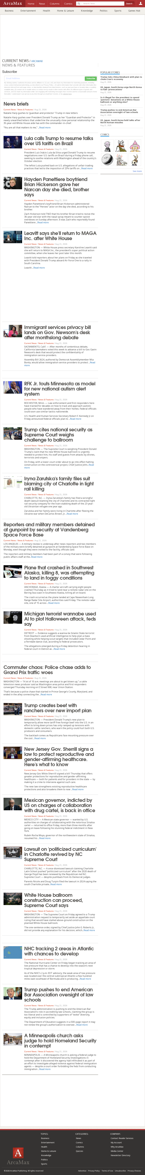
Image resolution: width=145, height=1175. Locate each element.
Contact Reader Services (122, 1138)
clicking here (67, 94)
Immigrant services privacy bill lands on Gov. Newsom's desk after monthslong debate (57, 332)
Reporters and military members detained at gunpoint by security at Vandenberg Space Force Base (49, 529)
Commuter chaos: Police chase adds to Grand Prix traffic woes (47, 669)
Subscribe (91, 79)
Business (9, 10)
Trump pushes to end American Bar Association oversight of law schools (58, 994)
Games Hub (134, 10)
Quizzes (79, 1151)
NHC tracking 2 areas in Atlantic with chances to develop (59, 950)
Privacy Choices (134, 1170)
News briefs (16, 103)
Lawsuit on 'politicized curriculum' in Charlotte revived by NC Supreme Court (60, 854)
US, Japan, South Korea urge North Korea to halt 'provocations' (121, 88)
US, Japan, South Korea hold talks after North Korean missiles (120, 121)
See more (137, 171)
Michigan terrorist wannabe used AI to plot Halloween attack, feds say (60, 618)
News (78, 1138)
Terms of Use (107, 1170)
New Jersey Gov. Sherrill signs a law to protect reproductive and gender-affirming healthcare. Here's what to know (59, 756)
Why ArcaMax (117, 1146)
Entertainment (28, 10)
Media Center (117, 1151)
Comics (79, 1142)
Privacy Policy (94, 1170)
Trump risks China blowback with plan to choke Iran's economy (121, 78)
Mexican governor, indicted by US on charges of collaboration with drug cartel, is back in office (59, 805)
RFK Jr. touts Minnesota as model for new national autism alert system (59, 388)
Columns (80, 1146)
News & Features (25, 109)
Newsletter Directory (120, 1155)
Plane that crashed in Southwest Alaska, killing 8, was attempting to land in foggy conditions (59, 572)
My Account (116, 1142)
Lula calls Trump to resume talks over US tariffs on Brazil (58, 140)
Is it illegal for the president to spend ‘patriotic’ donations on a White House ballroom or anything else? (120, 99)
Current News (10, 109)
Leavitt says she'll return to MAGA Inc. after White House (60, 235)
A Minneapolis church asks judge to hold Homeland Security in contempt (60, 1040)
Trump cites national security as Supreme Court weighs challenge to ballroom (58, 434)
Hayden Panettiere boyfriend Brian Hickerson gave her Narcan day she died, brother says (56, 186)
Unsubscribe (120, 1170)
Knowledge (87, 10)
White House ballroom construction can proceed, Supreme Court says (53, 899)
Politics (103, 10)
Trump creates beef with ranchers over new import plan (57, 707)
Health (46, 10)
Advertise (82, 1170)
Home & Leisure (65, 10)
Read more (45, 127)
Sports (117, 10)
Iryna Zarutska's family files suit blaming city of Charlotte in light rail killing (59, 483)
